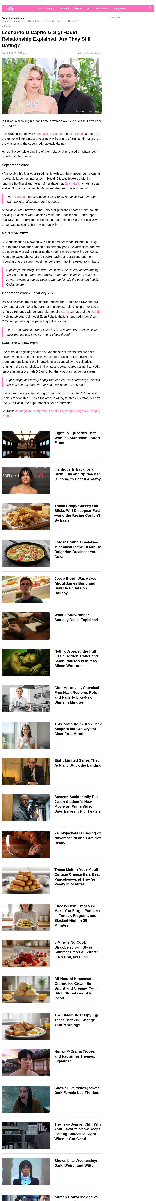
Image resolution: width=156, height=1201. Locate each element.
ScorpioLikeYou (9, 18)
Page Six (82, 411)
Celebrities (64, 8)
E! (61, 411)
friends (21, 196)
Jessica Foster (94, 53)
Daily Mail (40, 411)
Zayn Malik (72, 183)
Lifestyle (49, 8)
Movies (78, 8)
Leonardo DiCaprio (49, 133)
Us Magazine (23, 411)
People (53, 411)
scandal (96, 311)
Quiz (89, 8)
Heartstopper (102, 8)
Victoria (64, 311)
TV (39, 8)
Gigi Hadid (76, 133)
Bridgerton (119, 8)
